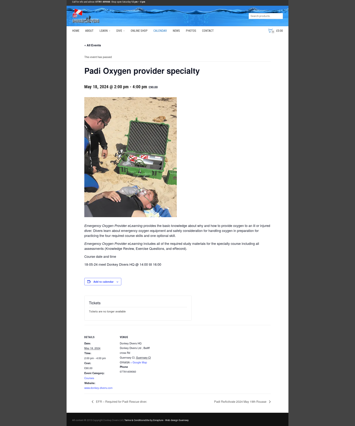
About (89, 30)
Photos (191, 30)
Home (75, 30)
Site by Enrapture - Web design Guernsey (167, 420)
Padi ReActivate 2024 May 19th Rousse (240, 401)
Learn (103, 30)
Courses (89, 378)
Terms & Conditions (134, 420)
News (176, 30)
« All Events (92, 45)
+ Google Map (138, 362)
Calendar (160, 30)
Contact (208, 30)
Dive (119, 30)
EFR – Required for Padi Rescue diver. (121, 401)
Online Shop (139, 30)
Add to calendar (103, 281)
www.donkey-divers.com (98, 388)
